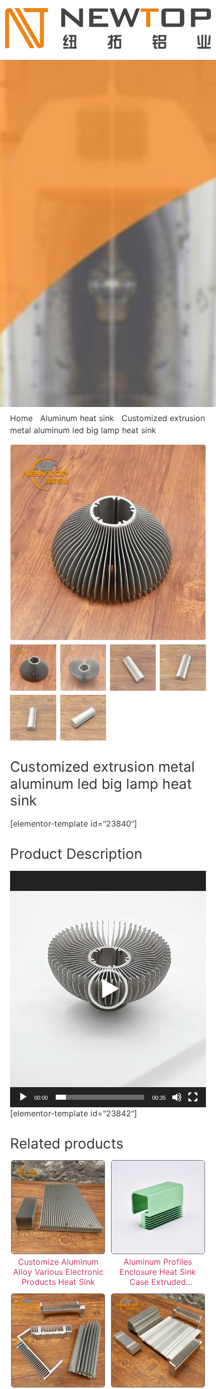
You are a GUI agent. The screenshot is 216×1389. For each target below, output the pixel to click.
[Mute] (177, 1097)
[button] (108, 989)
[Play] (23, 1097)
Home (21, 418)
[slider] (100, 1097)
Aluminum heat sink (77, 418)
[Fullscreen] (193, 1097)
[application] (108, 989)
